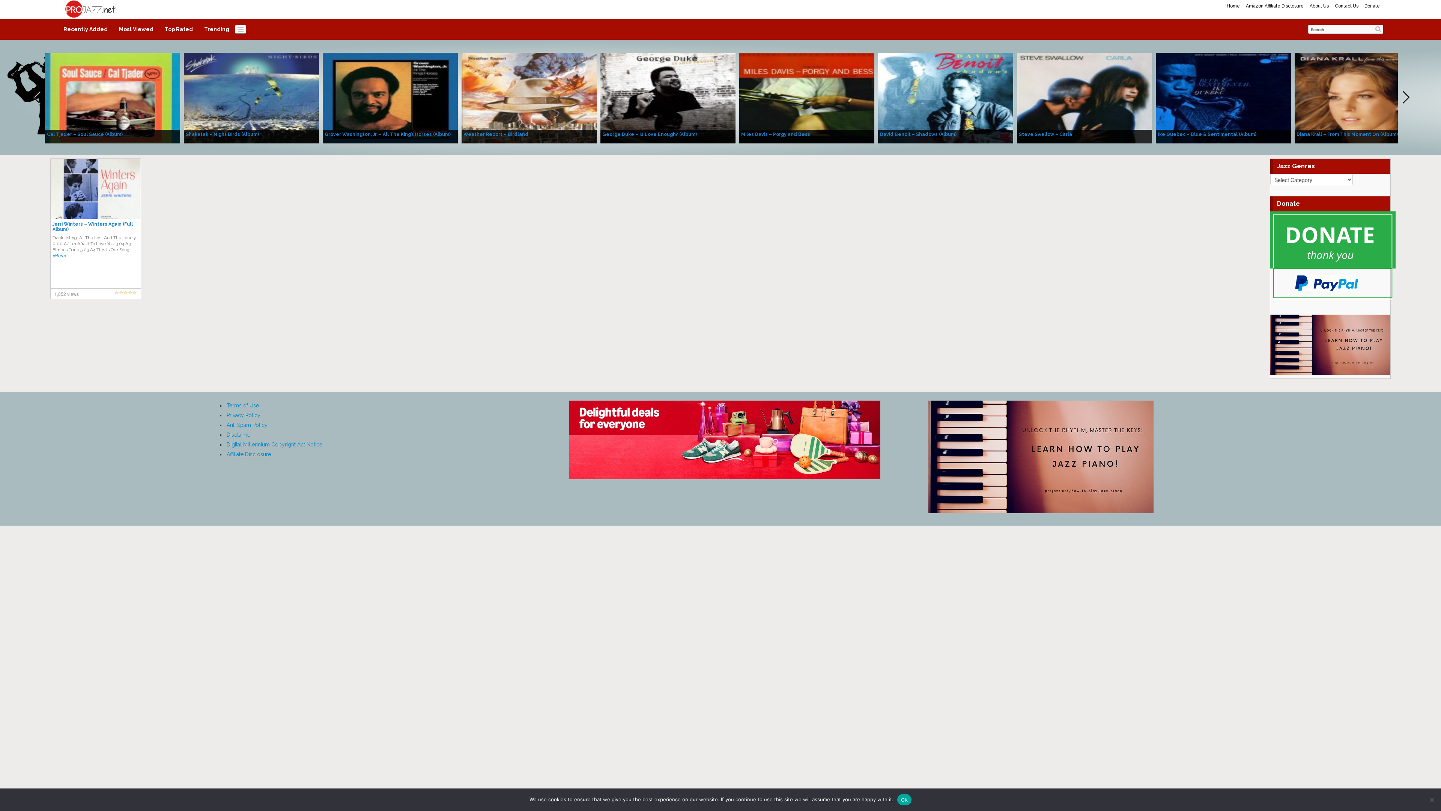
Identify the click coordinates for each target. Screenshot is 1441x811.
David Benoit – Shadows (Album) (918, 134)
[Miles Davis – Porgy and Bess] (806, 98)
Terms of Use (243, 405)
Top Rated (179, 29)
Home (1233, 6)
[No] (1431, 799)
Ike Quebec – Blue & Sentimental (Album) (1207, 134)
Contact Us (1346, 6)
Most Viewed (136, 29)
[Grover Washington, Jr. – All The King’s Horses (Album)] (390, 98)
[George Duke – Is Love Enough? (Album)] (668, 98)
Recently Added (85, 29)
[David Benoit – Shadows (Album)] (945, 98)
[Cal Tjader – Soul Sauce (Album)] (112, 98)
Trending (216, 29)
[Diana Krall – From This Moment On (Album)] (1362, 98)
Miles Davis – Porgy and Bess (775, 134)
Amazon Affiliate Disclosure (1275, 6)
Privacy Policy (243, 415)
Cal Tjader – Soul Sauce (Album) (85, 134)
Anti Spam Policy (247, 425)
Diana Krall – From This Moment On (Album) (1347, 134)
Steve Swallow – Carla (1045, 134)
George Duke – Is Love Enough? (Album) (649, 134)
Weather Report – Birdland (495, 134)
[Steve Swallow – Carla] (1084, 98)
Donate (1372, 6)
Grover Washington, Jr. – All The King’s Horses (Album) (388, 134)
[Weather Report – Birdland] (529, 98)
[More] (59, 255)
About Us (1319, 6)
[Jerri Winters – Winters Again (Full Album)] (96, 188)
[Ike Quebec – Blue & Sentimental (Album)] (1223, 98)
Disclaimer (239, 435)
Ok (904, 800)
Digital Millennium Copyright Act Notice (274, 445)
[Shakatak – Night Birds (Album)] (251, 98)
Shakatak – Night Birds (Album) (222, 134)
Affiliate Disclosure (249, 454)
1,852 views (66, 294)
